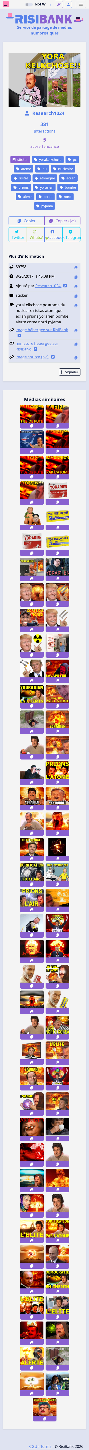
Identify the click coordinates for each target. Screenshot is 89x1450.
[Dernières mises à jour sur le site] (50, 4)
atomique (47, 178)
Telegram (73, 237)
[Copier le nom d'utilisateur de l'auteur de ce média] (76, 286)
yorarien (46, 187)
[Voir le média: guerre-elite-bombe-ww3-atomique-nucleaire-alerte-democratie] (57, 1282)
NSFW (40, 4)
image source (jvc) (32, 357)
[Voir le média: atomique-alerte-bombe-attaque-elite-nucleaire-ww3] (32, 1231)
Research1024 (47, 113)
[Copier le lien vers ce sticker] (32, 426)
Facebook (55, 237)
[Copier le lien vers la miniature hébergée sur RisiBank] (76, 344)
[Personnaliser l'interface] (59, 4)
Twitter (18, 237)
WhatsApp (37, 237)
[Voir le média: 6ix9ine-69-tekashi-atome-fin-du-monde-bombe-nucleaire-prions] (32, 1206)
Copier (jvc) (65, 220)
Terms (46, 1446)
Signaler (71, 372)
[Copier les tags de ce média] (76, 305)
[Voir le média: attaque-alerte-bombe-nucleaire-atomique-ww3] (32, 1359)
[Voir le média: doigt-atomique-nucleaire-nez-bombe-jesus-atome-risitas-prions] (57, 1206)
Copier (29, 220)
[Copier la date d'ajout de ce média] (76, 277)
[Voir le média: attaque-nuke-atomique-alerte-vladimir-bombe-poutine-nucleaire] (32, 1282)
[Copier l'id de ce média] (76, 267)
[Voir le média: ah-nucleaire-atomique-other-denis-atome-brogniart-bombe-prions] (57, 1104)
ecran (70, 178)
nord (67, 196)
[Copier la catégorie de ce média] (76, 296)
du (44, 169)
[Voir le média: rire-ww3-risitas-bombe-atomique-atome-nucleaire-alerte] (32, 824)
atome (25, 169)
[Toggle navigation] (81, 4)
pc (74, 159)
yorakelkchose (49, 159)
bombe (70, 187)
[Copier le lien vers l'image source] (76, 357)
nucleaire (65, 169)
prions (23, 187)
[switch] (29, 4)
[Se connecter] (68, 4)
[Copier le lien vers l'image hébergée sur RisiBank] (76, 330)
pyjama (46, 206)
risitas (23, 178)
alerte (27, 196)
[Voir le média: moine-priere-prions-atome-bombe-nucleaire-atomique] (32, 1180)
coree (47, 196)
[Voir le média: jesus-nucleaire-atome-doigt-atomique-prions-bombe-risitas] (57, 1180)
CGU (33, 1446)
